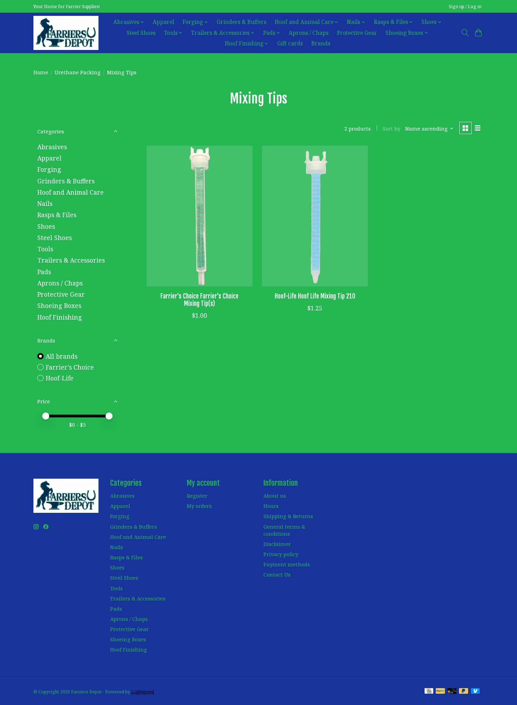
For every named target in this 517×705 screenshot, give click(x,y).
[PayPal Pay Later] (463, 691)
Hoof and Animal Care (70, 192)
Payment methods (286, 564)
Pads (44, 271)
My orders (199, 505)
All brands (61, 356)
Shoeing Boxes (59, 305)
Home (40, 72)
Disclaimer (277, 543)
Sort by (391, 128)
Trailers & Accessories (71, 260)
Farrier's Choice (70, 367)
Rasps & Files (56, 214)
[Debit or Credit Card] (452, 691)
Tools (45, 249)
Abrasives (52, 147)
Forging (49, 169)
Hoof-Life (60, 378)
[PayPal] (440, 691)
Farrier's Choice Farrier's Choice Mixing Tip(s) (199, 299)
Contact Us (277, 574)
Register (197, 495)
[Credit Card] (429, 691)
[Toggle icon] (465, 32)
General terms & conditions (284, 530)
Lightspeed (142, 692)
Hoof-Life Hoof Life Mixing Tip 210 (315, 296)
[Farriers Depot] (65, 32)
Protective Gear (357, 33)
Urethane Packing (78, 72)
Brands (320, 43)
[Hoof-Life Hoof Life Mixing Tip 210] (315, 216)
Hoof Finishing (59, 317)
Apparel (163, 22)
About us (274, 495)
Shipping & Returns (288, 516)
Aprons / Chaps (308, 33)
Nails (44, 203)
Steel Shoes (141, 33)
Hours (271, 505)
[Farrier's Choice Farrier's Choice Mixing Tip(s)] (200, 216)
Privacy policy (280, 554)
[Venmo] (475, 691)
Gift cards (290, 43)
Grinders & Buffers (241, 22)
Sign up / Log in (465, 7)
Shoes (46, 226)
